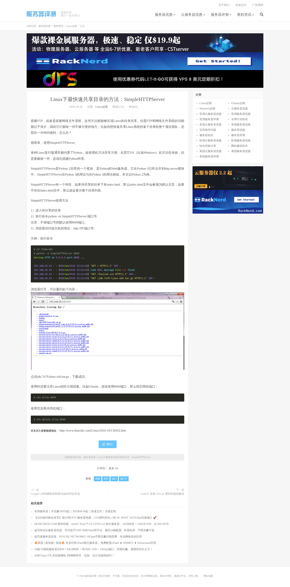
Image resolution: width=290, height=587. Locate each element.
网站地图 (208, 576)
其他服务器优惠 (241, 124)
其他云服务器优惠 (210, 124)
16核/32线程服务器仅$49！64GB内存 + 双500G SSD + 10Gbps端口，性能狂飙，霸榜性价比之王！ (93, 549)
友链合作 (240, 5)
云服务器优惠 (191, 15)
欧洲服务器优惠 (241, 140)
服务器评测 (41, 14)
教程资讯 (244, 15)
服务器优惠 (164, 15)
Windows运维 (207, 108)
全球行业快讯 (239, 119)
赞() (110, 444)
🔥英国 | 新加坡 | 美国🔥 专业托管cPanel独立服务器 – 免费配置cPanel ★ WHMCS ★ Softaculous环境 (95, 542)
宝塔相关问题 (207, 129)
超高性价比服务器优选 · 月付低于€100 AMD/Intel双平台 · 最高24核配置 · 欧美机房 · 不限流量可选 (94, 530)
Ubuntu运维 (238, 103)
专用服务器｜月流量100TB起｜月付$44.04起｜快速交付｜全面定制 (75, 511)
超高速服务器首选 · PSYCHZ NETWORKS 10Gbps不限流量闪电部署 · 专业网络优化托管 (88, 536)
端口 (114, 478)
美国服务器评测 (209, 156)
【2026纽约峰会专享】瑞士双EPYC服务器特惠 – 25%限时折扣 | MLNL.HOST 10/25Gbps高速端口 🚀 (95, 517)
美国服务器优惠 (241, 151)
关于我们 (223, 5)
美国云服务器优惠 (210, 151)
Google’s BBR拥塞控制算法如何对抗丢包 (55, 493)
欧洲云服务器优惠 (210, 140)
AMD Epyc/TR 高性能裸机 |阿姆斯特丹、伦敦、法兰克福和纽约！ (74, 555)
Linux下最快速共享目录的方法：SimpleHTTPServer (107, 99)
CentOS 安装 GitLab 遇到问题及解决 (162, 493)
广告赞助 (257, 5)
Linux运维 (71, 26)
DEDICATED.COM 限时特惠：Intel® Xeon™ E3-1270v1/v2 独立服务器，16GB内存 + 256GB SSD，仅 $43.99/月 (101, 524)
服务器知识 (206, 135)
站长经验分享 (207, 145)
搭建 (97, 478)
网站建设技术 (239, 145)
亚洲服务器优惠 (241, 113)
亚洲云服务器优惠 (210, 113)
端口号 (123, 478)
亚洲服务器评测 (209, 119)
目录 (106, 478)
